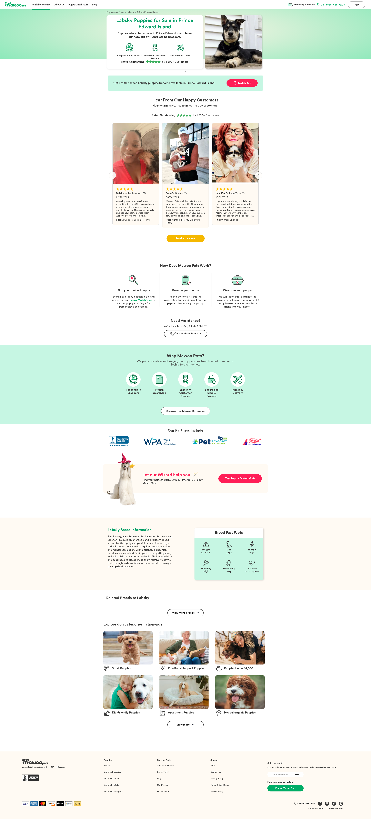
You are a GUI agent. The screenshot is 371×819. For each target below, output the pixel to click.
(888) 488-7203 (333, 4)
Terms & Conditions (219, 785)
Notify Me (244, 83)
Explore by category (113, 792)
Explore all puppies (112, 772)
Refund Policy (216, 792)
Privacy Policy (216, 779)
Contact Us (215, 772)
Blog (159, 779)
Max (226, 220)
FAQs (213, 766)
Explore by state (111, 785)
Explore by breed (111, 779)
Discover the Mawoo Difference (185, 411)
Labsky (130, 12)
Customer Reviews (166, 766)
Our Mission (162, 785)
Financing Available (304, 4)
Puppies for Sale (115, 12)
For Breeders (163, 792)
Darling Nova (181, 220)
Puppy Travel (163, 772)
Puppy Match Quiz (141, 300)
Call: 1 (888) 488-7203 (187, 333)
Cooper (128, 220)
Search (107, 766)
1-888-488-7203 (306, 803)
